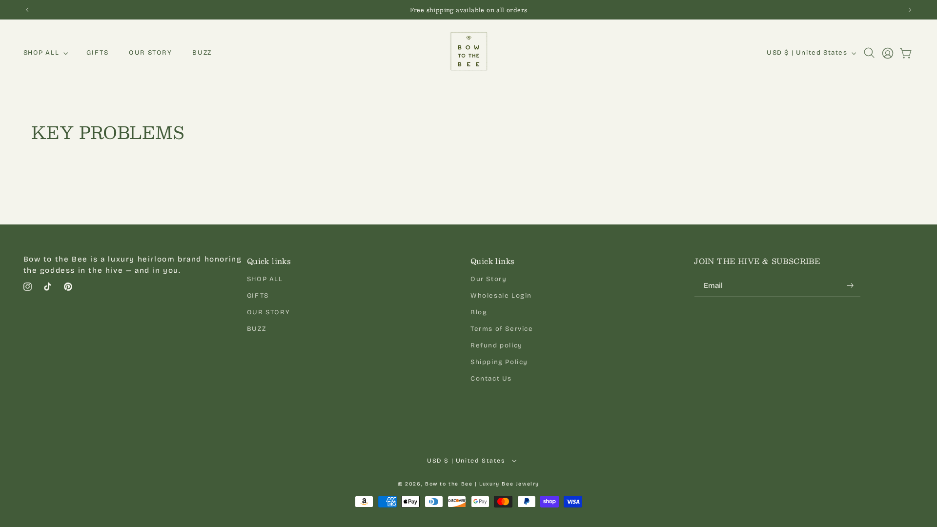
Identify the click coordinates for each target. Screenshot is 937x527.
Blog (478, 312)
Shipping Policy (499, 362)
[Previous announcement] (27, 9)
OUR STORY (268, 312)
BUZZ (256, 329)
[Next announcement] (910, 9)
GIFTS (258, 296)
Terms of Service (501, 329)
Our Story (488, 279)
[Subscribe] (850, 285)
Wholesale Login (501, 296)
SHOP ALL (265, 279)
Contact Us (491, 379)
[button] (45, 52)
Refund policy (496, 345)
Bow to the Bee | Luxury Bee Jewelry (482, 484)
